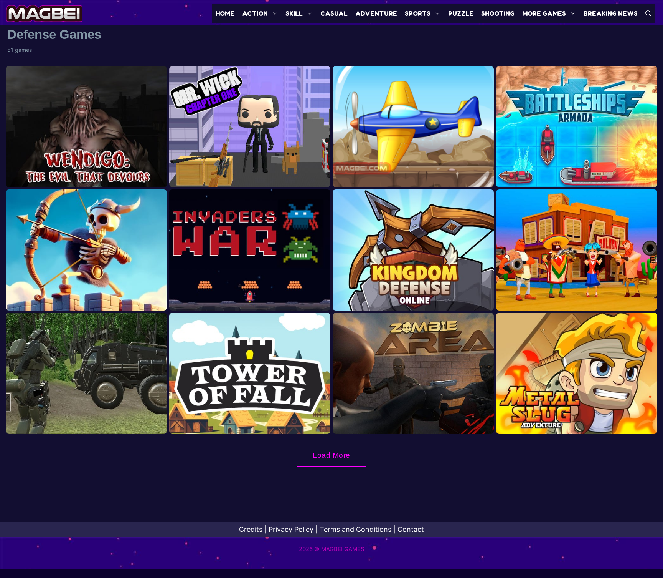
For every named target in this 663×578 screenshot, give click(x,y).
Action (255, 13)
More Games (544, 13)
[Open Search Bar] (648, 13)
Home (225, 13)
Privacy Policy (291, 529)
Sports (417, 13)
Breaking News (611, 13)
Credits (250, 529)
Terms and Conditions (355, 529)
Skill (294, 13)
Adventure (376, 13)
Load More (331, 455)
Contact (410, 529)
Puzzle (460, 13)
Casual (334, 13)
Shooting (498, 13)
